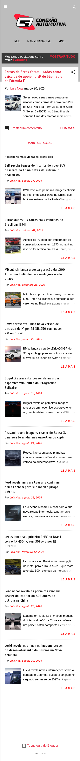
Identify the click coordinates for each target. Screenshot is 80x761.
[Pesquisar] (74, 8)
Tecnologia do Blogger (42, 745)
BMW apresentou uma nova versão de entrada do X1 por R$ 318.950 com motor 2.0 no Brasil (33, 328)
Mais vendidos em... (39, 41)
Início (17, 41)
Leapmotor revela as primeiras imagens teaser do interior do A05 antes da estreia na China (33, 596)
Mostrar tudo (62, 56)
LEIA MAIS (67, 128)
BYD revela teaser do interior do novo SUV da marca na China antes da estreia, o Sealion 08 (35, 170)
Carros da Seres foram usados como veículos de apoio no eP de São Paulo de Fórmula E (33, 76)
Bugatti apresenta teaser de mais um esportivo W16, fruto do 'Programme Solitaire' (32, 383)
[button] (73, 73)
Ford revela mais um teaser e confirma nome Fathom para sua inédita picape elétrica (32, 487)
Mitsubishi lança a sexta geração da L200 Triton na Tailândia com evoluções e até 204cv (35, 274)
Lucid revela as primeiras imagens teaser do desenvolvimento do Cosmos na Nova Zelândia (34, 650)
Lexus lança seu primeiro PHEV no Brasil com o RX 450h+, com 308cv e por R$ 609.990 (33, 541)
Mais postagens (40, 142)
